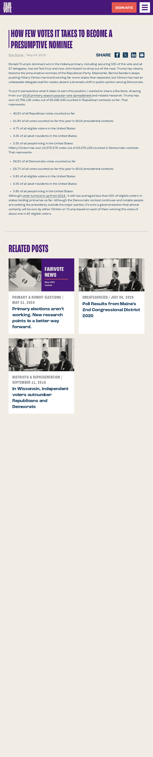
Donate (124, 8)
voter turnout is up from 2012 (44, 195)
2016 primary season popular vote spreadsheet (57, 95)
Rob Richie (16, 55)
